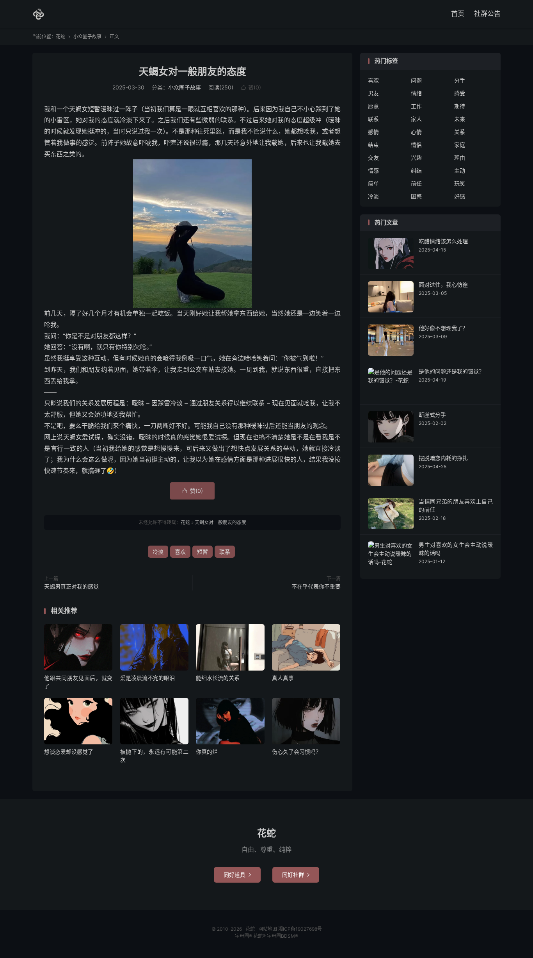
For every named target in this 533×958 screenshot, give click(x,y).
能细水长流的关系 (218, 677)
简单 (373, 183)
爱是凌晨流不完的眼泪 (147, 677)
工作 (416, 106)
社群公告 (487, 14)
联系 (224, 551)
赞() (251, 87)
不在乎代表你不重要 (316, 586)
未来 (459, 119)
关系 (459, 131)
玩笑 (459, 183)
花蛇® (260, 936)
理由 (459, 157)
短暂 (202, 551)
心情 (416, 131)
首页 (457, 14)
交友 (373, 157)
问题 (416, 80)
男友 (373, 93)
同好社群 (295, 874)
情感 (373, 170)
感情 (373, 131)
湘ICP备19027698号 (300, 929)
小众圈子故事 (87, 36)
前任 (416, 183)
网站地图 (267, 929)
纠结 (416, 170)
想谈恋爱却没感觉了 (68, 751)
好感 (459, 196)
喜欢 (180, 551)
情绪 (416, 93)
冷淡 (158, 551)
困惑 (416, 196)
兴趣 (416, 157)
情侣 (416, 144)
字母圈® (244, 936)
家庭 (459, 144)
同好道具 (237, 874)
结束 (373, 144)
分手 (459, 80)
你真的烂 (207, 751)
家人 (416, 119)
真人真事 (283, 677)
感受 (459, 93)
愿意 (373, 106)
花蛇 (38, 14)
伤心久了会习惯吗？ (296, 751)
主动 (459, 170)
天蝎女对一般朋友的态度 (192, 71)
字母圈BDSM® (282, 936)
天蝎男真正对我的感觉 (71, 586)
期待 (459, 106)
